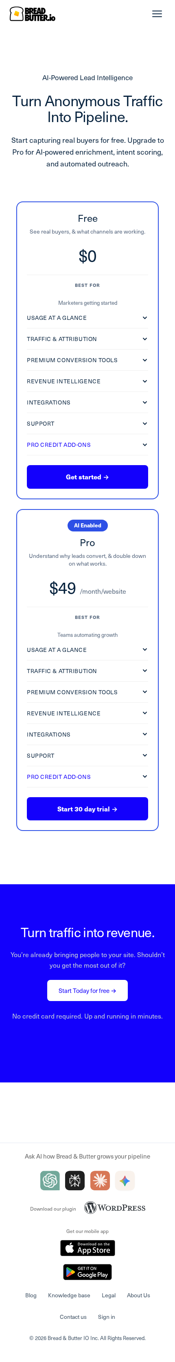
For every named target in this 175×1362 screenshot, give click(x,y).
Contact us (73, 1316)
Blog (31, 1295)
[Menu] (157, 13)
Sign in (106, 1316)
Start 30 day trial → (87, 808)
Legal (109, 1295)
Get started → (87, 476)
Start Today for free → (87, 990)
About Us (138, 1295)
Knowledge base (69, 1295)
